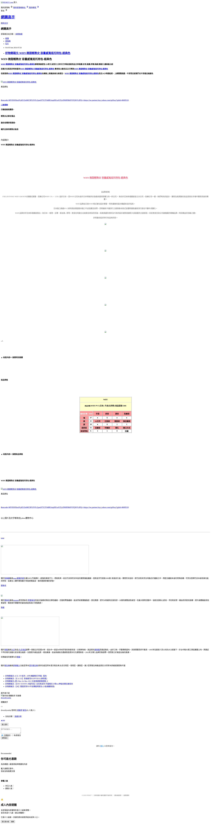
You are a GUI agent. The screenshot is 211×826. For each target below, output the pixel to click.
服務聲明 (126, 795)
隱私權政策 (117, 795)
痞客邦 (19, 710)
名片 (7, 44)
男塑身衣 (31, 600)
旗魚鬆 (97, 650)
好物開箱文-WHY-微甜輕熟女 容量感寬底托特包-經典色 (37, 53)
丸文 (13, 650)
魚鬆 (2, 607)
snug (2, 538)
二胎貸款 (4, 105)
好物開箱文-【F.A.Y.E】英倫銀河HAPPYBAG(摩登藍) (26, 678)
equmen (16, 600)
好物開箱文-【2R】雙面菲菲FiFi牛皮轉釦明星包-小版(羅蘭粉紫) (30, 686)
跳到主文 (4, 23)
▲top (3, 720)
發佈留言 (4, 738)
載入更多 (4, 724)
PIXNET (89, 795)
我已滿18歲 (5, 821)
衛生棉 (7, 665)
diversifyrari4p (6, 698)
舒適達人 (16, 665)
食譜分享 (18, 716)
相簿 (7, 38)
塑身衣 (3, 585)
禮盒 (18, 657)
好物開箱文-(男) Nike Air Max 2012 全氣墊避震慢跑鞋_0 (26, 681)
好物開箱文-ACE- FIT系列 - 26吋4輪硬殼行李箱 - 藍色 (26, 676)
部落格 (8, 41)
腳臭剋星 (20, 578)
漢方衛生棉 (33, 665)
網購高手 (8, 17)
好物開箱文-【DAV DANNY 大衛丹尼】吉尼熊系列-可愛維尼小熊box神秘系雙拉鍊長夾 (39, 684)
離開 (12, 821)
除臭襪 (7, 578)
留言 (24, 710)
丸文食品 (22, 650)
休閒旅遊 (18, 34)
